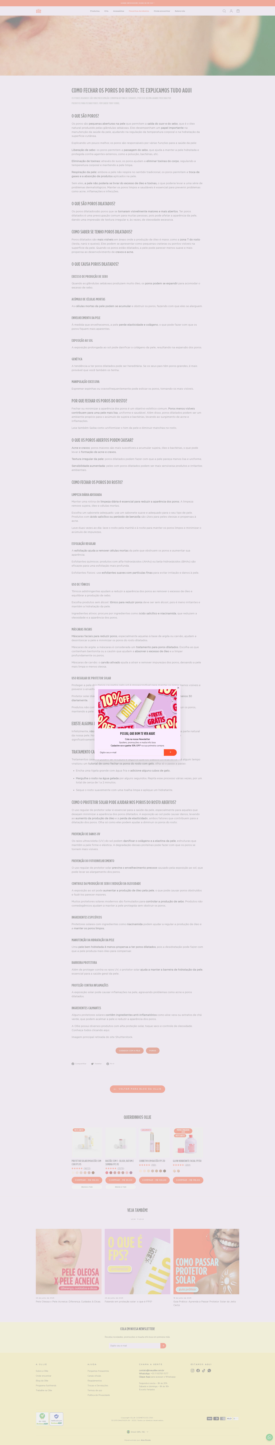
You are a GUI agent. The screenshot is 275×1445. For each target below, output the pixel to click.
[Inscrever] (170, 752)
